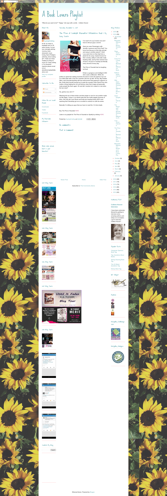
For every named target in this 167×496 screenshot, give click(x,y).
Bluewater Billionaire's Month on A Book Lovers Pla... (117, 149)
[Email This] (87, 119)
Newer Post (64, 179)
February (117, 171)
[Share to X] (91, 119)
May (116, 163)
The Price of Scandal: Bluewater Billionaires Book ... (117, 134)
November (118, 36)
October (117, 158)
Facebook (45, 113)
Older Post (103, 179)
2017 (115, 181)
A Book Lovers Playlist (62, 14)
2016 (115, 184)
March (117, 169)
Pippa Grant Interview (117, 53)
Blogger (92, 492)
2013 (115, 192)
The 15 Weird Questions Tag (115, 265)
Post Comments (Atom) (88, 186)
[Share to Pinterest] (95, 119)
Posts (46, 89)
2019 (115, 34)
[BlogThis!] (89, 119)
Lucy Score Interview (117, 123)
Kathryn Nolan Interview (117, 75)
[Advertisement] (54, 468)
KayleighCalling (49, 41)
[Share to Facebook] (93, 119)
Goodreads (45, 107)
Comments (47, 92)
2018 (115, 179)
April (116, 166)
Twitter (44, 110)
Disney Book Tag (116, 269)
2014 (115, 189)
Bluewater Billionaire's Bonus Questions (117, 44)
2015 (115, 187)
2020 (115, 31)
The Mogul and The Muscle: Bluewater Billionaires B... (117, 111)
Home (84, 179)
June (116, 161)
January (117, 176)
